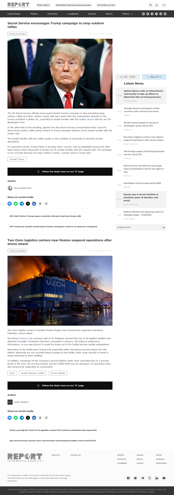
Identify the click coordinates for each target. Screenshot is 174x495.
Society (140, 455)
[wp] (16, 204)
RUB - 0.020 (129, 77)
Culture (140, 463)
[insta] (147, 13)
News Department (22, 188)
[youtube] (165, 13)
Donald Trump (17, 159)
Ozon (12, 373)
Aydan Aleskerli (21, 402)
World (159, 455)
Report (90, 119)
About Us (56, 455)
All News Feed (123, 227)
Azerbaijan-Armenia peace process (73, 5)
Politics (120, 455)
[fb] (143, 13)
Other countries (17, 34)
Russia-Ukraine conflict (32, 373)
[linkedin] (160, 13)
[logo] (18, 5)
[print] (40, 204)
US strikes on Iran (106, 5)
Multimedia (161, 463)
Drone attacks (58, 373)
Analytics (160, 459)
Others (126, 14)
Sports (140, 459)
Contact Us (76, 455)
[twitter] (156, 13)
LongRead (122, 463)
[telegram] (152, 13)
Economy (121, 459)
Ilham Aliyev (43, 5)
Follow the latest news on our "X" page (63, 171)
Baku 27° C (156, 77)
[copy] (46, 204)
